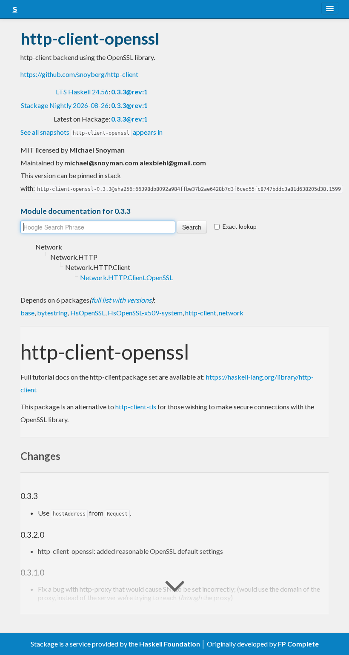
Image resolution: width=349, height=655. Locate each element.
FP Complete (298, 644)
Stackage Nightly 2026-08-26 (65, 105)
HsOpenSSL (87, 313)
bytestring (52, 313)
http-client (200, 313)
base (27, 313)
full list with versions (122, 300)
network (231, 313)
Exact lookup (240, 226)
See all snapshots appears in (91, 132)
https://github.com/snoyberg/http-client (79, 74)
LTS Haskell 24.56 (82, 92)
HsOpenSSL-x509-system (145, 313)
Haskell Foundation (169, 644)
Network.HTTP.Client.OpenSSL (126, 277)
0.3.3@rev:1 (129, 92)
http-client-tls (135, 407)
